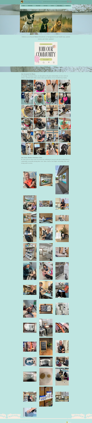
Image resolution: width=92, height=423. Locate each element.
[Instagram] (68, 2)
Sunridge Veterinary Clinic (27, 421)
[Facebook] (70, 2)
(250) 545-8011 (64, 1)
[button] (27, 86)
